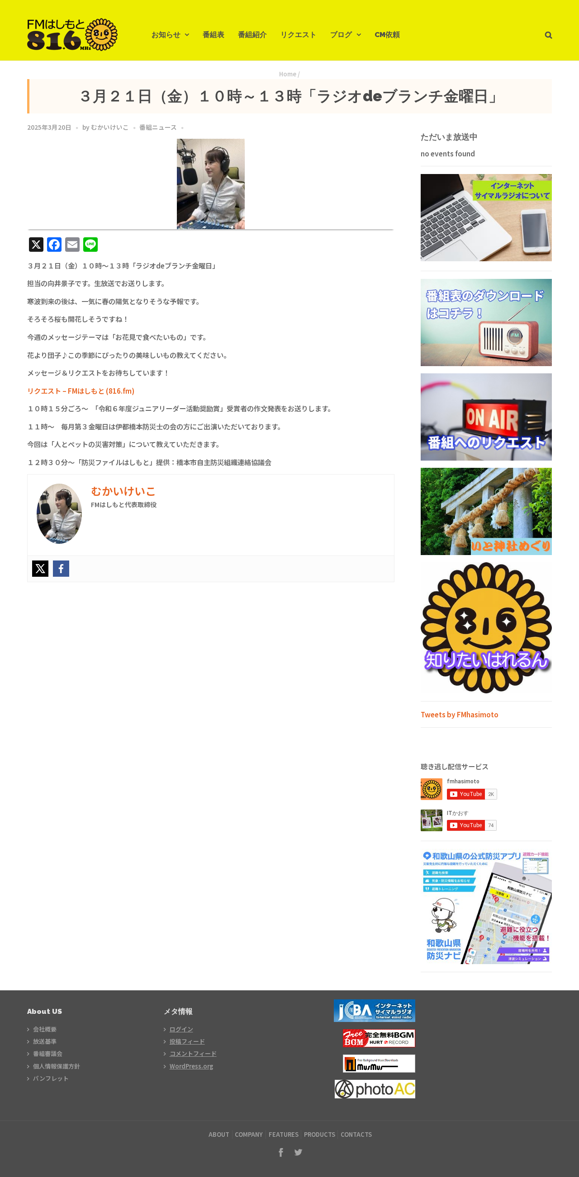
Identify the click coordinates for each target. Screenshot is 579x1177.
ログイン (181, 1029)
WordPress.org (191, 1066)
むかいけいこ (110, 127)
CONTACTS (356, 1134)
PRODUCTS (319, 1134)
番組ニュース (158, 127)
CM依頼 (387, 34)
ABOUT (219, 1134)
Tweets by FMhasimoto (459, 714)
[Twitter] (40, 568)
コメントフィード (193, 1053)
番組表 (213, 34)
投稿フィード (187, 1041)
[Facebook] (61, 568)
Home (287, 74)
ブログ (341, 34)
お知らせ (166, 34)
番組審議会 (47, 1053)
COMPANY (249, 1134)
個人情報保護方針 (56, 1066)
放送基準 (45, 1041)
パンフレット (51, 1078)
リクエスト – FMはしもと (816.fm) (80, 390)
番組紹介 (252, 34)
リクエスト (298, 34)
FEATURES (284, 1134)
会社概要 (45, 1029)
